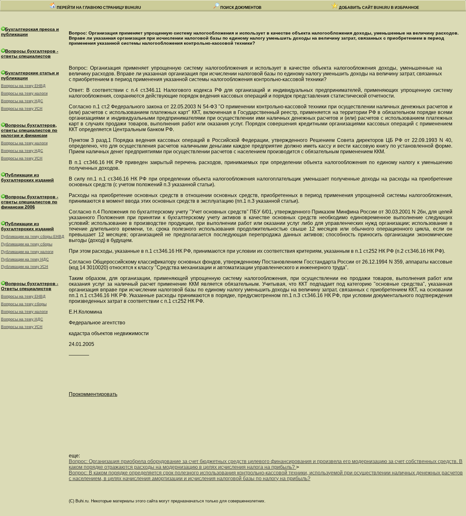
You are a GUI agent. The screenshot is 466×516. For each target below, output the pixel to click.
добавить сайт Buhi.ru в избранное (378, 7)
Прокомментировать (93, 394)
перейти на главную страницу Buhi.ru (98, 7)
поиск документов (240, 7)
